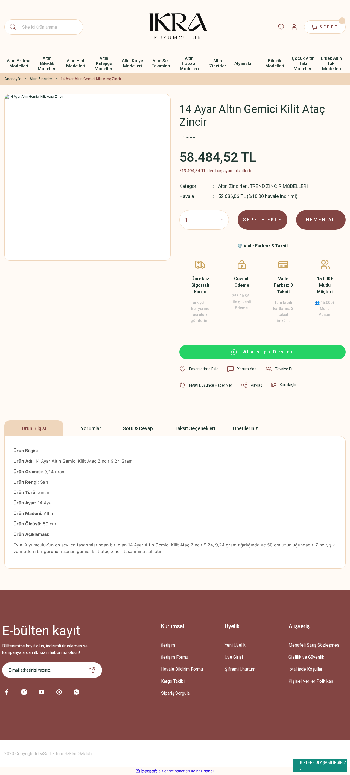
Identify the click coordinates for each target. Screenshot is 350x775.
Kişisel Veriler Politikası (311, 681)
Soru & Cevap (138, 428)
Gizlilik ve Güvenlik (306, 657)
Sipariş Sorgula (175, 693)
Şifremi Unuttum (240, 669)
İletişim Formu (174, 657)
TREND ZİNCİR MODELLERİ (279, 186)
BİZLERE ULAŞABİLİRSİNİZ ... (323, 765)
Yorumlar (91, 428)
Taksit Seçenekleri (194, 428)
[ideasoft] (146, 771)
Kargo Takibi (173, 681)
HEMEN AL (321, 219)
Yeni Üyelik (235, 645)
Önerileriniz (245, 428)
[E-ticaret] (174, 771)
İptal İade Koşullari (305, 669)
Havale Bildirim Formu (182, 669)
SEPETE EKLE (262, 219)
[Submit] (92, 670)
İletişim (168, 645)
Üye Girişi (234, 657)
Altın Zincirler (232, 186)
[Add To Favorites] (198, 369)
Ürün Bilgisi (34, 428)
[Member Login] (294, 27)
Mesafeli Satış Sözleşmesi (314, 645)
